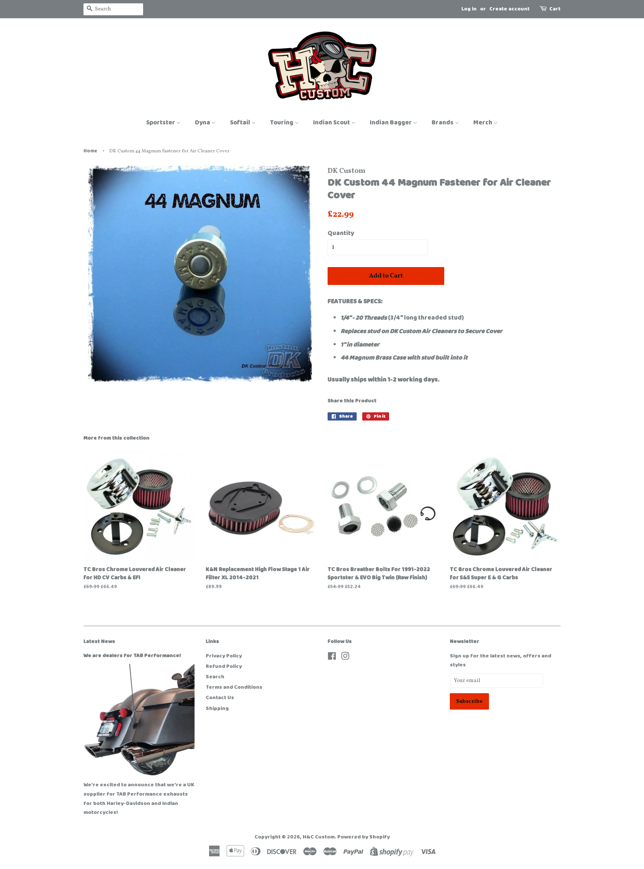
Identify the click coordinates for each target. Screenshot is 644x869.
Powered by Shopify (363, 837)
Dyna (203, 122)
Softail (240, 122)
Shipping (217, 708)
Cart (555, 9)
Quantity (341, 233)
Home (90, 151)
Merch (483, 122)
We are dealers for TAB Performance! (132, 655)
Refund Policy (224, 666)
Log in (469, 9)
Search (215, 677)
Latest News (99, 641)
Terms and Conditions (234, 687)
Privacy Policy (224, 656)
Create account (509, 9)
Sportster (161, 122)
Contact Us (220, 698)
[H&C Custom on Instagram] (345, 658)
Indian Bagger (391, 122)
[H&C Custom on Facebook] (332, 658)
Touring (282, 122)
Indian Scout (332, 122)
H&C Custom (319, 837)
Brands (443, 122)
